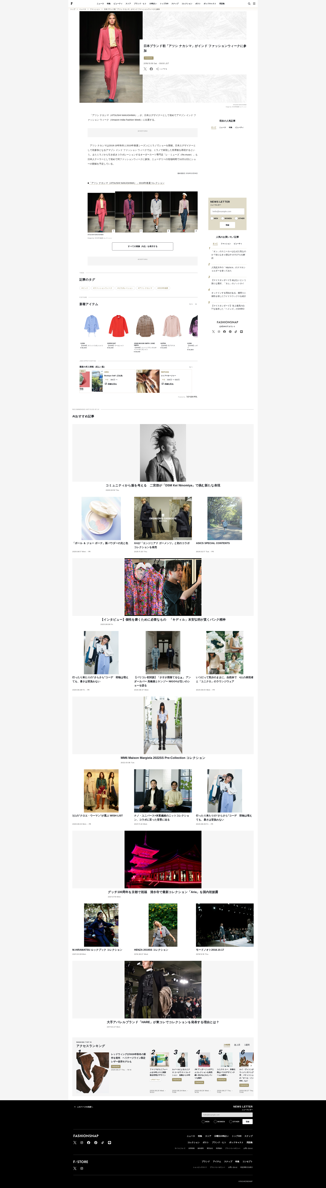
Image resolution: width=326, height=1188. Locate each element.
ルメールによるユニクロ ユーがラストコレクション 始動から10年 (181, 1072)
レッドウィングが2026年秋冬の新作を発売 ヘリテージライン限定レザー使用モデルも (128, 1058)
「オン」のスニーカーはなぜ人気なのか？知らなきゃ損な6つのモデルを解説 (228, 254)
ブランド (206, 1161)
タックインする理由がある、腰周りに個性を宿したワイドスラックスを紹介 (228, 294)
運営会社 (210, 1148)
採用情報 (191, 1148)
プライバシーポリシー (232, 1148)
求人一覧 (100, 367)
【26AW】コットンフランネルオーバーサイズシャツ (145, 349)
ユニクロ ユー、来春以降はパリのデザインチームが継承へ (226, 1072)
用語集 (222, 3)
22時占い (153, 3)
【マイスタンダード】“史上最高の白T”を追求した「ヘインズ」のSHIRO (228, 307)
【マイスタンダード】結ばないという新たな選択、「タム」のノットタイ (228, 282)
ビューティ (118, 3)
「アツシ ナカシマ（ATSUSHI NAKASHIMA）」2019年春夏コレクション (127, 183)
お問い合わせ (248, 1148)
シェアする (163, 69)
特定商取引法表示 (246, 1167)
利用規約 (219, 1148)
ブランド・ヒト (140, 3)
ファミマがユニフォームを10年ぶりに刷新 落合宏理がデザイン (159, 1072)
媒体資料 (201, 1148)
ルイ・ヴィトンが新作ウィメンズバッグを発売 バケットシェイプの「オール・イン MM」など (248, 1075)
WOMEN (228, 218)
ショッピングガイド (200, 1167)
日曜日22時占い (221, 1136)
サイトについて (180, 1148)
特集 (109, 3)
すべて (213, 127)
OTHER (241, 218)
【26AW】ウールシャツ (115, 345)
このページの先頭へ (85, 1107)
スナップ (175, 3)
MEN (216, 218)
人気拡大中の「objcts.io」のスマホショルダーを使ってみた (228, 269)
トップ (72, 9)
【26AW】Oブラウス (168, 345)
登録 (227, 225)
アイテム (217, 1161)
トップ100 (164, 3)
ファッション (95, 9)
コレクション (187, 3)
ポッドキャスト (210, 3)
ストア (128, 3)
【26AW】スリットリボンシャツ (91, 345)
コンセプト (247, 1161)
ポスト (198, 3)
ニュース (100, 3)
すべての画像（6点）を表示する (143, 246)
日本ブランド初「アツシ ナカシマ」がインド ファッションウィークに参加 (132, 9)
